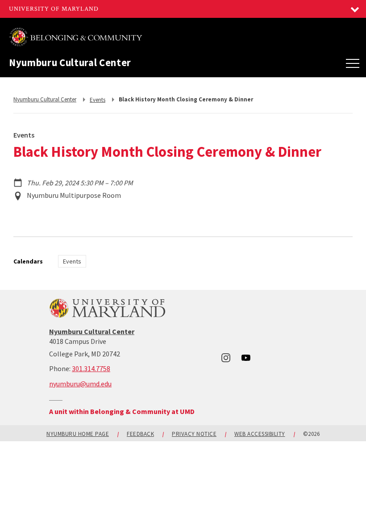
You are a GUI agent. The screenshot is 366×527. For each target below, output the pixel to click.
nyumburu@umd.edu (80, 383)
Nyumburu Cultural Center (70, 62)
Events (72, 261)
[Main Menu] (352, 63)
